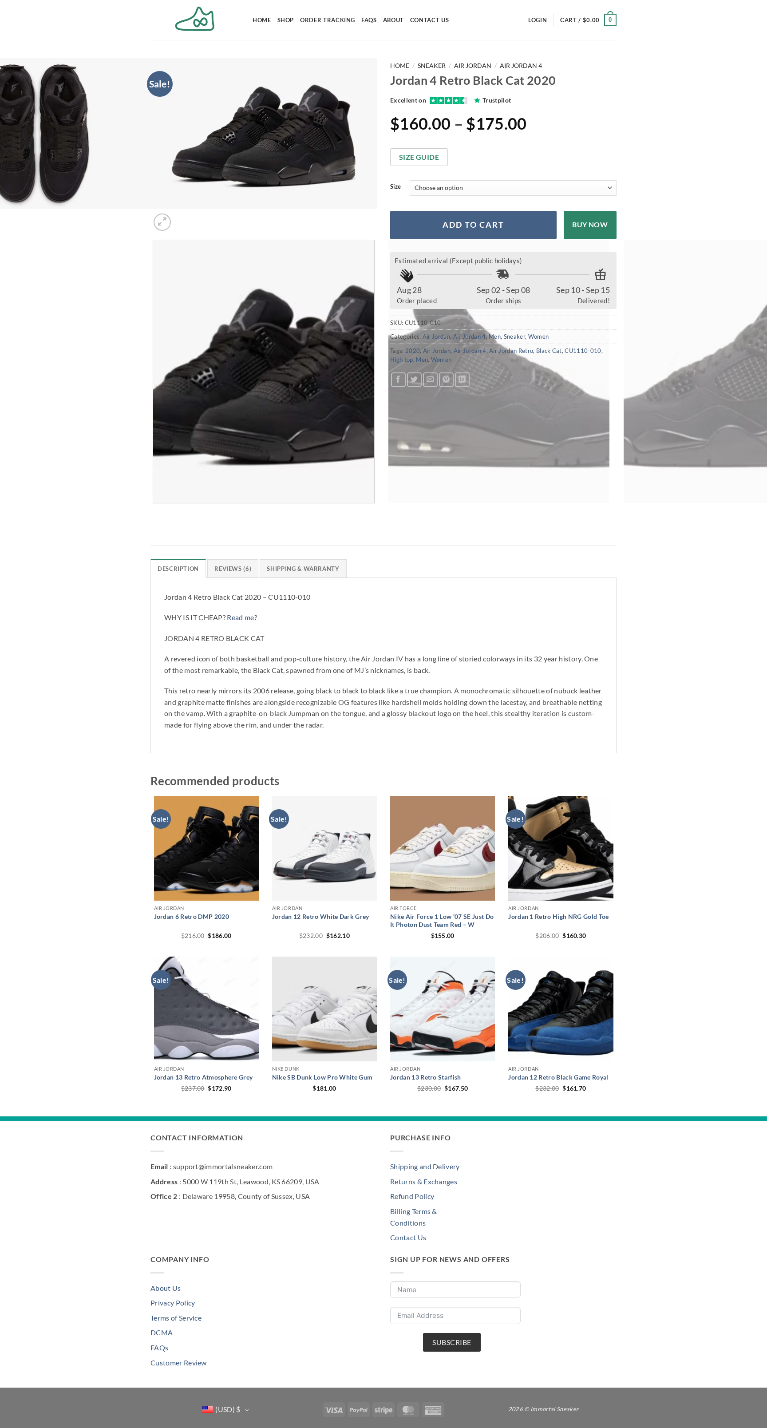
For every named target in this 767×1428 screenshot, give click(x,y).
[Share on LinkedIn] (462, 379)
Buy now (590, 225)
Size (395, 187)
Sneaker (432, 65)
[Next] (183, 217)
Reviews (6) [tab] (232, 568)
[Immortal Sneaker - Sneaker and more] (194, 20)
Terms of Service (176, 1317)
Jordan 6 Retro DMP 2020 (191, 916)
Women (538, 336)
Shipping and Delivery (425, 1166)
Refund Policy (412, 1196)
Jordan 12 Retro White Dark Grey (320, 916)
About (393, 20)
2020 (412, 350)
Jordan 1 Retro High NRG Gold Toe (558, 916)
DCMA (161, 1332)
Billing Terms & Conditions (413, 1217)
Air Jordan (472, 65)
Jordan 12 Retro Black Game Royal (558, 1077)
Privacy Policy (172, 1302)
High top (401, 359)
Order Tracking (327, 20)
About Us (165, 1288)
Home (262, 20)
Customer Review (178, 1362)
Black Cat (549, 350)
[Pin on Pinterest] (446, 379)
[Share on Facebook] (398, 379)
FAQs (369, 20)
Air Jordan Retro (511, 350)
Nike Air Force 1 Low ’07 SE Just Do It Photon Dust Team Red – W (442, 920)
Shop (285, 20)
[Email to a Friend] (430, 379)
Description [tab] (178, 568)
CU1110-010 (583, 350)
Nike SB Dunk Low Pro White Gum (322, 1077)
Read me (240, 617)
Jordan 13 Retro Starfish (425, 1077)
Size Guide (419, 157)
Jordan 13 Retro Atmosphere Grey (203, 1077)
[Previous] (154, 512)
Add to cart (473, 224)
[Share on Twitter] (414, 379)
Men (495, 336)
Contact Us (429, 20)
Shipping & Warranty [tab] (303, 568)
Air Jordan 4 (521, 65)
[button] (537, 20)
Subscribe (451, 1342)
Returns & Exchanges (423, 1181)
